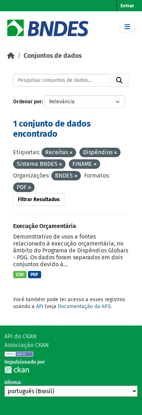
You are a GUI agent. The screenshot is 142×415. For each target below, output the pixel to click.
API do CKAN (20, 336)
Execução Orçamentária (44, 226)
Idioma (12, 382)
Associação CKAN (26, 345)
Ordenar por (27, 102)
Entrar (127, 5)
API (39, 306)
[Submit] (119, 80)
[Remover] (71, 153)
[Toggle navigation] (127, 27)
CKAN (16, 370)
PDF (34, 274)
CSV (20, 274)
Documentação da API (83, 306)
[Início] (11, 56)
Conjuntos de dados (53, 56)
